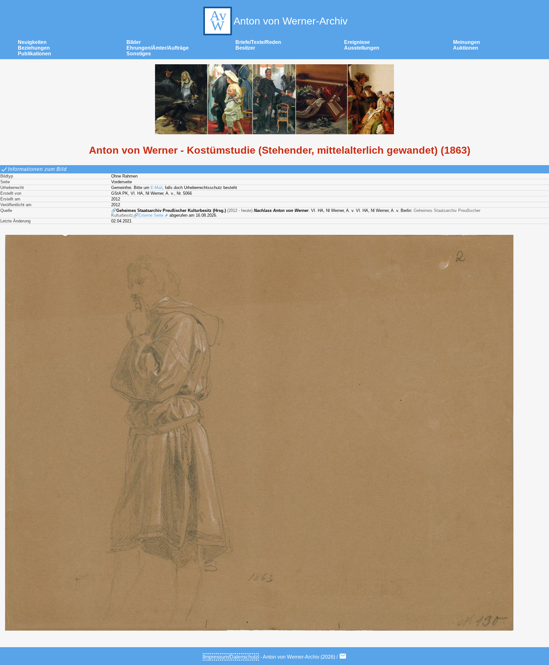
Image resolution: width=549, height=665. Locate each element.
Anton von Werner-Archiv (291, 21)
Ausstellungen (361, 48)
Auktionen (465, 48)
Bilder (133, 42)
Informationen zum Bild (37, 169)
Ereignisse (357, 42)
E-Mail (156, 187)
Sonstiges (138, 53)
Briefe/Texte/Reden (258, 42)
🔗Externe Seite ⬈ (150, 215)
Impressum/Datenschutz (231, 657)
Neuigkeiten (32, 42)
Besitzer (245, 48)
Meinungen (466, 42)
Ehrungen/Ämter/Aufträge (157, 48)
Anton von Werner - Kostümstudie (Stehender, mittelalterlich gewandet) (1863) (280, 150)
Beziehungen (34, 48)
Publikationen (34, 53)
